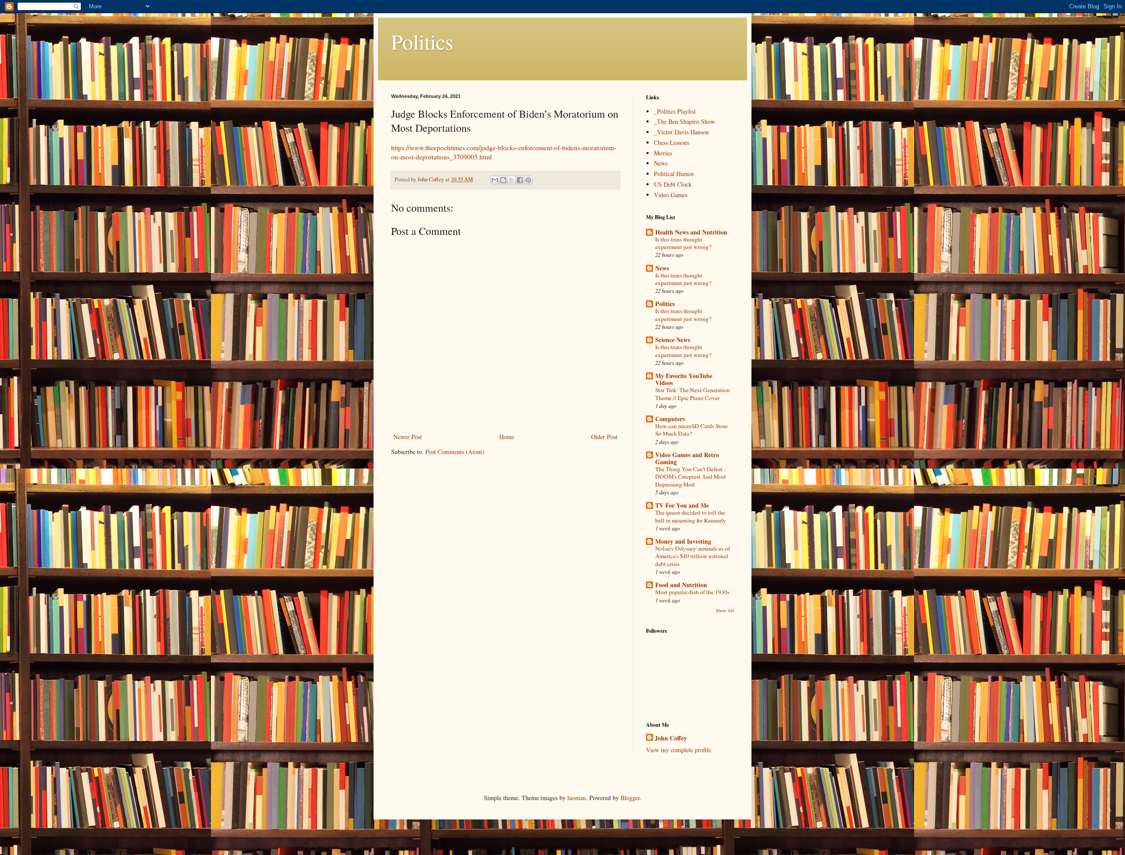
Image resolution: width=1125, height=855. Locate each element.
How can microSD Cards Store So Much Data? (691, 429)
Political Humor (674, 174)
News (661, 163)
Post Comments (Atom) (454, 451)
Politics (422, 41)
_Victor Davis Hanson (681, 132)
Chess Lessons (671, 142)
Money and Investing (683, 541)
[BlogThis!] (503, 180)
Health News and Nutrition (691, 232)
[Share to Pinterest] (528, 180)
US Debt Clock (673, 184)
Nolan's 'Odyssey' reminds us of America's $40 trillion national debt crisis (692, 556)
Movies (663, 153)
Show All (725, 610)
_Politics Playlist (675, 111)
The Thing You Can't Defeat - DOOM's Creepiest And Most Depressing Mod (690, 476)
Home (506, 437)
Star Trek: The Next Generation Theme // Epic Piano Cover (692, 393)
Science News (672, 339)
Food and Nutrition (681, 584)
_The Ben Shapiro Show (684, 121)
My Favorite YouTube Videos (683, 379)
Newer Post (407, 437)
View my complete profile (678, 750)
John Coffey (671, 738)
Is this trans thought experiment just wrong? (683, 243)
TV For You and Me (682, 505)
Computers (670, 418)
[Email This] (494, 180)
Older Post (604, 437)
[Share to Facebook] (519, 180)
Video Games (670, 195)
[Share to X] (511, 180)
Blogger (630, 798)
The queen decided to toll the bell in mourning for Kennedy (690, 516)
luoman (576, 798)
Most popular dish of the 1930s (692, 592)
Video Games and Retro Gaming (687, 458)
